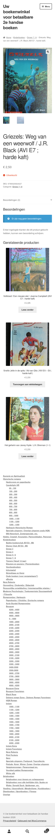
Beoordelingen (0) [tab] (11, 199)
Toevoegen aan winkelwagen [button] (27, 384)
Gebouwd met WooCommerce (32, 820)
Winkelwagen (42, 829)
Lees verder (27, 309)
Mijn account (9, 831)
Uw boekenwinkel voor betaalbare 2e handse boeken (18, 17)
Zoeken (27, 831)
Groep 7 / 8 (32, 37)
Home (8, 37)
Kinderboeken (19, 37)
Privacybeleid (9, 820)
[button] (48, 52)
